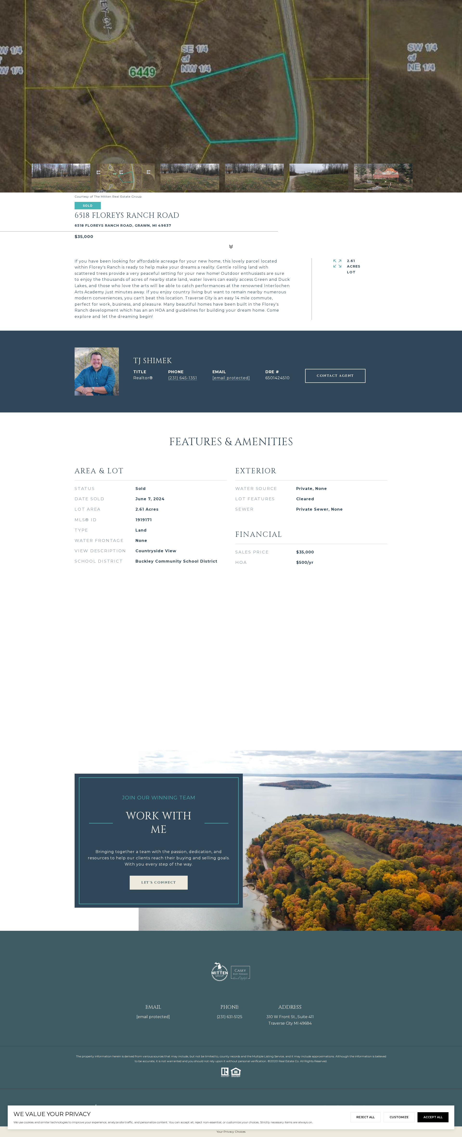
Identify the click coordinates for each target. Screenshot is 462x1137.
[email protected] (153, 1017)
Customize (399, 1117)
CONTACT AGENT (335, 375)
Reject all (365, 1117)
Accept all (433, 1117)
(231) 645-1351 (182, 378)
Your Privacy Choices (231, 1131)
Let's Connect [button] (158, 882)
